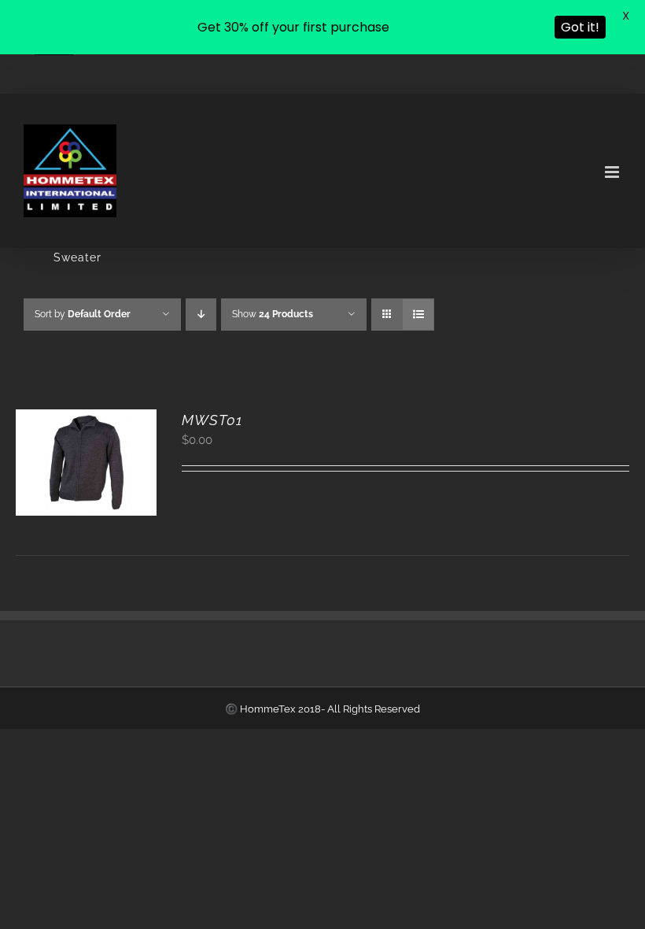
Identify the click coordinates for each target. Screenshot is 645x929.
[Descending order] (201, 314)
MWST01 (212, 420)
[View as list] (418, 314)
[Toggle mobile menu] (613, 172)
